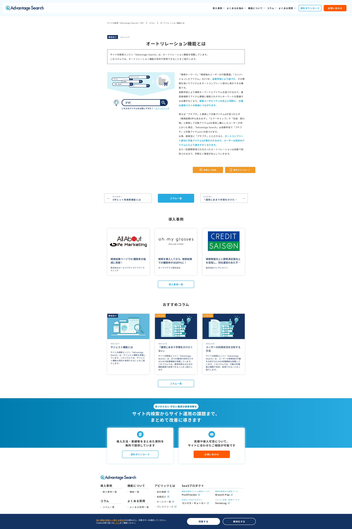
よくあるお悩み (235, 8)
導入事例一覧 (176, 284)
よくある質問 (286, 8)
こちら (117, 522)
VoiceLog (221, 503)
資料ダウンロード (310, 8)
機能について (255, 8)
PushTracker (189, 494)
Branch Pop (222, 494)
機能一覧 (134, 491)
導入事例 (217, 8)
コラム (270, 8)
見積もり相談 (210, 169)
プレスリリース (165, 506)
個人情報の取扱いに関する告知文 (110, 520)
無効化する (239, 521)
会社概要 (161, 491)
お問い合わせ (335, 8)
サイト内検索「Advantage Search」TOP (125, 23)
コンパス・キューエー (194, 503)
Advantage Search (25, 8)
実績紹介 (161, 496)
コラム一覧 (176, 198)
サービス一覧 (164, 501)
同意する (203, 521)
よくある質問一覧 (139, 507)
